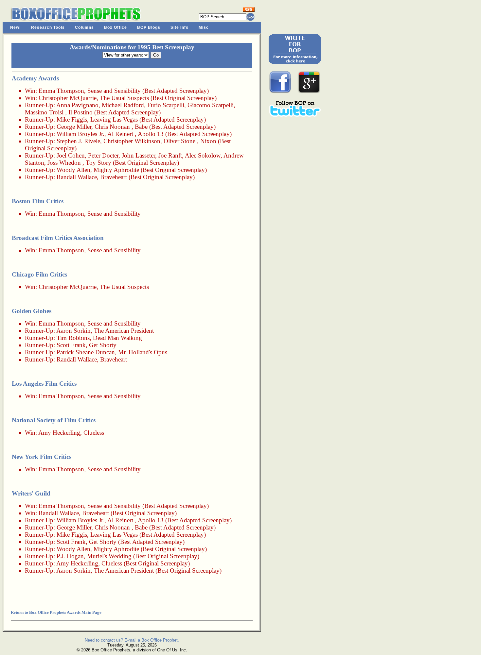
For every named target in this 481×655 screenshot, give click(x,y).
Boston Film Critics (37, 201)
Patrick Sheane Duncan (86, 352)
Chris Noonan (112, 126)
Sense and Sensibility (114, 90)
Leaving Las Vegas (114, 119)
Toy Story (98, 162)
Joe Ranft (170, 155)
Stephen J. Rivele (78, 141)
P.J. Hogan (70, 556)
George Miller (74, 126)
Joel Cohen (71, 155)
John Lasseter (138, 155)
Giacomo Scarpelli (210, 105)
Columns (84, 27)
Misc (204, 27)
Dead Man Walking (117, 337)
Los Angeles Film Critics (44, 383)
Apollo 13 (151, 133)
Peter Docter (103, 155)
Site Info (179, 27)
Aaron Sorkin (73, 330)
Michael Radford (123, 105)
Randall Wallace (77, 177)
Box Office (115, 27)
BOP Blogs (148, 27)
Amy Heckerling (59, 432)
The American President (124, 330)
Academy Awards (35, 78)
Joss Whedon (64, 162)
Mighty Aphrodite (116, 169)
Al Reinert (120, 133)
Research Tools (48, 27)
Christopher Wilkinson (131, 141)
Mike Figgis (72, 119)
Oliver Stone (179, 141)
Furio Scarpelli (165, 105)
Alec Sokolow (203, 155)
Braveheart (113, 177)
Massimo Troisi (44, 112)
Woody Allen (73, 169)
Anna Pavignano (77, 105)
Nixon (208, 141)
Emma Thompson (61, 90)
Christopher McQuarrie (68, 97)
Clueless (93, 432)
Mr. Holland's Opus (142, 352)
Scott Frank (71, 345)
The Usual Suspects (124, 97)
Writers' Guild (31, 493)
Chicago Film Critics (39, 274)
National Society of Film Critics (54, 420)
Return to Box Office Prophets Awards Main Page (56, 612)
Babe (141, 126)
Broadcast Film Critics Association (58, 237)
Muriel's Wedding (109, 556)
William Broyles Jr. (80, 133)
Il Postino (80, 112)
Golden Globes (31, 311)
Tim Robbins (73, 337)
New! (15, 27)
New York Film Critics (41, 456)
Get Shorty (102, 345)
